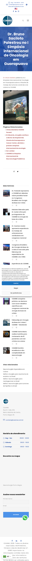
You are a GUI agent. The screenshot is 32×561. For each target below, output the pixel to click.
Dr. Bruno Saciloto (9, 78)
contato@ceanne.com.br (16, 4)
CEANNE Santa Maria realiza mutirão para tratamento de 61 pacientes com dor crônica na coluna (19, 336)
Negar (16, 288)
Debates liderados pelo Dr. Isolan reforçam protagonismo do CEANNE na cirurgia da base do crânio (20, 214)
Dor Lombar (10, 151)
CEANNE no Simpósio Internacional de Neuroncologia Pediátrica (15, 156)
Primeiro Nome (7, 499)
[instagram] (18, 11)
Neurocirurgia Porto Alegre (12, 485)
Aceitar (16, 283)
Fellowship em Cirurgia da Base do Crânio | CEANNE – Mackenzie (20, 322)
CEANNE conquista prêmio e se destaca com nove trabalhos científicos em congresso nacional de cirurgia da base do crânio (20, 306)
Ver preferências (16, 293)
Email (4, 506)
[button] (29, 267)
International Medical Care (16, 6)
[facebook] (13, 11)
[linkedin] (15, 11)
